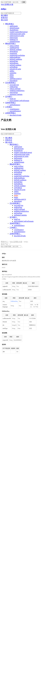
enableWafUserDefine (17, 55)
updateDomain (15, 41)
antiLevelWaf (14, 46)
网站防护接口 (10, 43)
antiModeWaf (14, 48)
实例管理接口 (10, 103)
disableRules (14, 30)
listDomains (14, 38)
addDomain (14, 26)
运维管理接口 (10, 113)
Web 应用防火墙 (16, 242)
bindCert (13, 99)
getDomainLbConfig (17, 36)
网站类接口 (9, 24)
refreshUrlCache (15, 69)
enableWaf (13, 53)
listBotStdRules (15, 57)
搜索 (23, 2)
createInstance (14, 109)
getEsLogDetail (15, 89)
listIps (12, 77)
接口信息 (4, 20)
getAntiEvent (14, 85)
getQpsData (14, 92)
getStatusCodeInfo (16, 94)
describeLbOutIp (15, 115)
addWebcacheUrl (16, 79)
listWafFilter (14, 61)
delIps (3, 9)
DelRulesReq (14, 301)
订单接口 (8, 107)
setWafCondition (15, 65)
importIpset (13, 80)
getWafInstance (15, 105)
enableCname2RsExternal (19, 32)
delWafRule (14, 51)
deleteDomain (14, 28)
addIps (12, 71)
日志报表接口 (10, 83)
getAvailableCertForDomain (19, 101)
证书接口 (8, 96)
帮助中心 (4, 242)
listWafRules (14, 63)
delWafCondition (15, 49)
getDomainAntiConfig (17, 34)
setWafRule (14, 67)
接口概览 (4, 15)
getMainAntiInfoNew (17, 91)
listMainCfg (14, 39)
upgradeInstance (15, 111)
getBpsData (14, 87)
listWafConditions (16, 59)
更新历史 (4, 18)
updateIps (13, 73)
